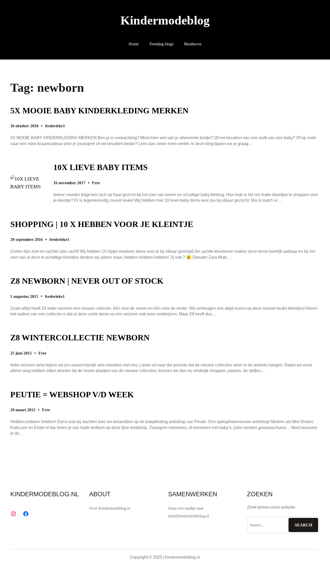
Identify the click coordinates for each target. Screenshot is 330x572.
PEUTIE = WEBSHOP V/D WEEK (72, 394)
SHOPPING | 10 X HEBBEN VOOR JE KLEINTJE (101, 224)
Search (303, 525)
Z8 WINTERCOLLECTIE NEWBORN (80, 337)
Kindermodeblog (165, 20)
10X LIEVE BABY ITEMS (100, 167)
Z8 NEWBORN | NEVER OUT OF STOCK (86, 280)
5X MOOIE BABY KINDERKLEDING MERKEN (99, 110)
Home (134, 44)
